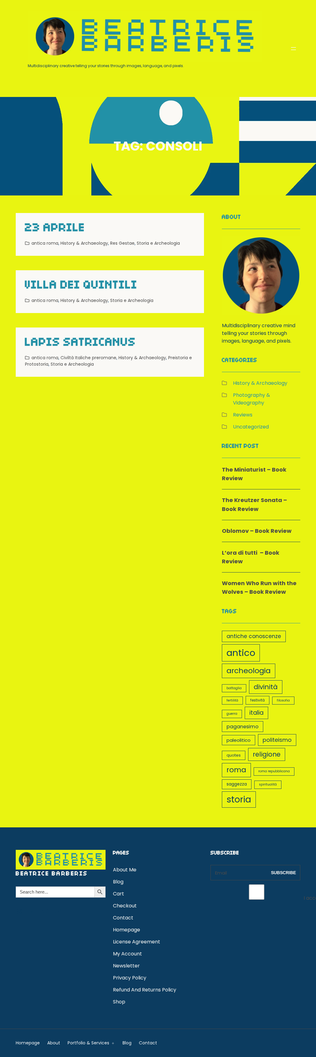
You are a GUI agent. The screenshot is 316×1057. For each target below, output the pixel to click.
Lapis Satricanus (80, 343)
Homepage (126, 929)
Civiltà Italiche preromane (88, 358)
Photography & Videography (251, 399)
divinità (266, 687)
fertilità (232, 700)
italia (256, 713)
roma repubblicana (274, 771)
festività (257, 700)
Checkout (125, 905)
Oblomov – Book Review (257, 531)
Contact (123, 917)
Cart (118, 893)
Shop (119, 1001)
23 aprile (55, 228)
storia (239, 799)
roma (236, 770)
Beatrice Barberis (67, 80)
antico (241, 652)
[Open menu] (293, 48)
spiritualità (268, 784)
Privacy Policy (129, 977)
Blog (118, 881)
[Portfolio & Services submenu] (111, 1043)
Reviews (242, 414)
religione (267, 754)
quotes (234, 755)
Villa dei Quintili (81, 286)
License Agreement (136, 941)
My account (127, 953)
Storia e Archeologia (158, 243)
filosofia (283, 700)
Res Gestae (122, 243)
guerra (232, 713)
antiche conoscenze (254, 636)
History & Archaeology (84, 243)
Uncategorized (251, 426)
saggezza (237, 784)
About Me (124, 869)
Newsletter (126, 965)
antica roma (44, 243)
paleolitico (239, 740)
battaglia (234, 688)
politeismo (277, 740)
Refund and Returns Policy (144, 989)
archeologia (249, 670)
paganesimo (243, 726)
